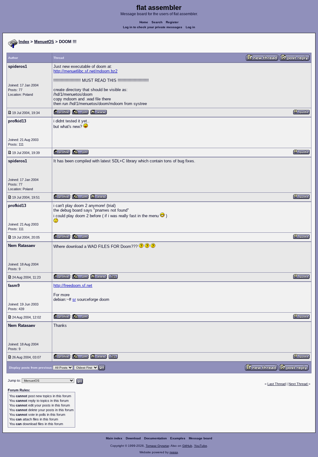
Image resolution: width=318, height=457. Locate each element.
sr (74, 299)
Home (143, 22)
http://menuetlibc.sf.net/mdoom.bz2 (85, 71)
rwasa (174, 452)
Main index (114, 438)
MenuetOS (44, 41)
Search (157, 22)
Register (172, 22)
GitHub (187, 445)
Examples (177, 438)
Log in (190, 27)
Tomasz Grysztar (157, 445)
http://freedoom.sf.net (72, 285)
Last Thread (276, 384)
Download (133, 438)
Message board (200, 438)
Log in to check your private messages (152, 27)
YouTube (200, 445)
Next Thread (298, 384)
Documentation (155, 438)
